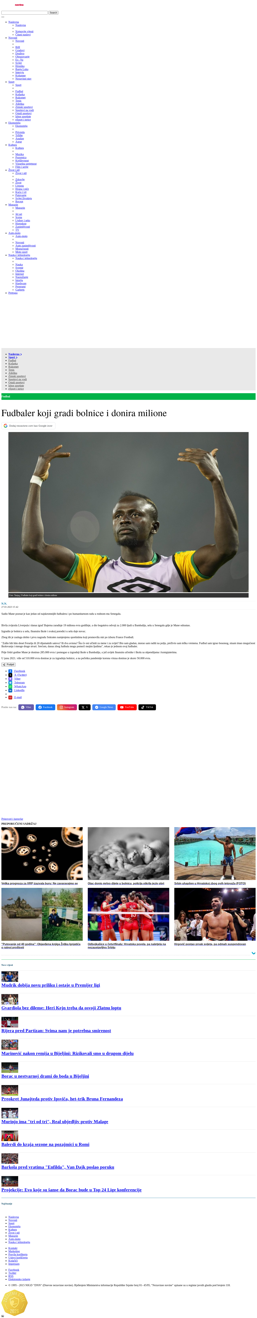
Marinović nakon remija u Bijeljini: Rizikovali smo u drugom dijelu (67, 1053)
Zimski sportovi (17, 376)
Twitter (12, 1272)
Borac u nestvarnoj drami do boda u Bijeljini (45, 1076)
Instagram (69, 707)
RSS (10, 1276)
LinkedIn (19, 690)
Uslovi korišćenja (18, 1257)
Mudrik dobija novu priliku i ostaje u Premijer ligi (50, 985)
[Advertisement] (128, 321)
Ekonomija (14, 122)
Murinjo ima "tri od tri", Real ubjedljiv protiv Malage (54, 1121)
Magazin (13, 204)
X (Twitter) (20, 674)
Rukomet (13, 366)
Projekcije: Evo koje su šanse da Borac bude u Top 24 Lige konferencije (71, 1189)
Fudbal (12, 360)
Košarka (13, 363)
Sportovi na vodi (17, 379)
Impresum (13, 1263)
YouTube (129, 707)
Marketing (14, 1251)
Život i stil (14, 170)
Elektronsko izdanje (19, 1279)
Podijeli (10, 664)
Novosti (12, 37)
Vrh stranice (11, 1211)
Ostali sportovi (16, 382)
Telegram (19, 682)
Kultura (12, 144)
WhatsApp (20, 686)
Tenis (11, 369)
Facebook (19, 670)
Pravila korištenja (17, 1254)
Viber (17, 678)
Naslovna (13, 21)
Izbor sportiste (16, 385)
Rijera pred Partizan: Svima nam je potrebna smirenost (56, 1030)
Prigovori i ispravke (12, 818)
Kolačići (13, 1260)
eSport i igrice (16, 388)
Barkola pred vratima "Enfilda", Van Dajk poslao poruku (57, 1167)
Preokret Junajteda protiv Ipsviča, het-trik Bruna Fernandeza (62, 1098)
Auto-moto (14, 233)
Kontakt (12, 1248)
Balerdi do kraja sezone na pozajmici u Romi (45, 1144)
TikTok (149, 707)
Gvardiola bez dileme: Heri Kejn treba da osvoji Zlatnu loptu (61, 1007)
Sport (11, 81)
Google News (106, 707)
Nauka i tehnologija (19, 255)
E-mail (18, 697)
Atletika (12, 372)
